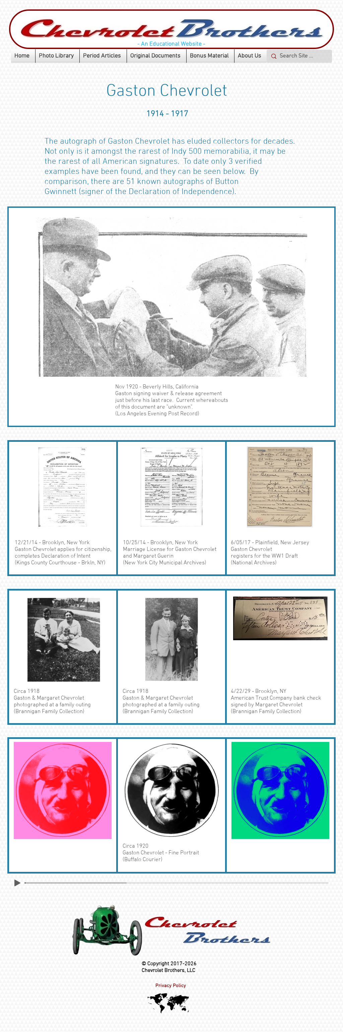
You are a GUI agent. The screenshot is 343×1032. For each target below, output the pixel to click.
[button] (57, 56)
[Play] (17, 883)
